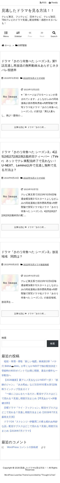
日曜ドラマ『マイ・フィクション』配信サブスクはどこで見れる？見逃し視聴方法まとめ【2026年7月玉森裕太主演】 (30, 412)
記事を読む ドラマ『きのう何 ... (30, 127)
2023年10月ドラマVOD (34, 78)
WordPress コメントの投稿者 (22, 447)
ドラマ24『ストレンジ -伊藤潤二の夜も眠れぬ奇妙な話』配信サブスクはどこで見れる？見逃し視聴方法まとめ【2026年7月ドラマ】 (30, 426)
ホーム (8, 45)
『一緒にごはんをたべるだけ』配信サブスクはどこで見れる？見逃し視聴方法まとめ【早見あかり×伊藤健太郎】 (30, 398)
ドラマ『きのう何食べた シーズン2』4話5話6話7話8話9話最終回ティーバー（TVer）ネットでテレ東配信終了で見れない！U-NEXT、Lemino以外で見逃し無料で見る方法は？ (30, 161)
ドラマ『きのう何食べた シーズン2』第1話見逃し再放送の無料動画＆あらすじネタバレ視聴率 (30, 65)
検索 (4, 337)
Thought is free (48, 475)
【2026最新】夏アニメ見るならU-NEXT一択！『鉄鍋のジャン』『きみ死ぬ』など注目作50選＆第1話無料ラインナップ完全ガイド (30, 384)
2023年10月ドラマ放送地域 (36, 264)
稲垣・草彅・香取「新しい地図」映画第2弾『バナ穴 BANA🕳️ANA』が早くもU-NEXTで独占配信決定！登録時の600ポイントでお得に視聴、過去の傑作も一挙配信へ (30, 368)
